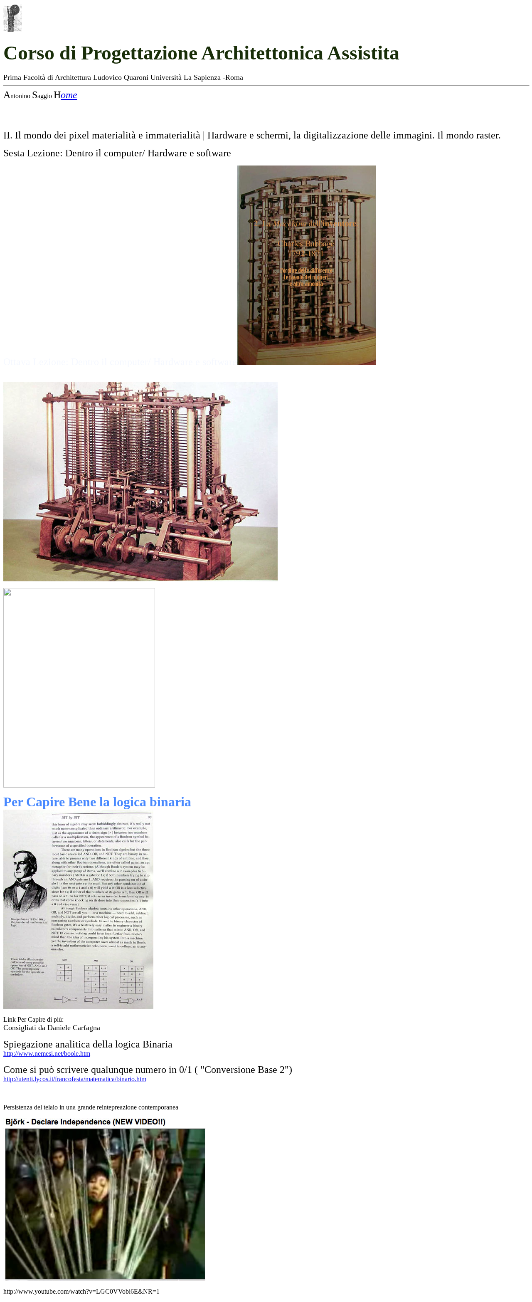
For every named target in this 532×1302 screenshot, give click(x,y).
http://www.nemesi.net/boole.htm (46, 1053)
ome (69, 94)
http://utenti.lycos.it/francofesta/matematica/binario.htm (74, 1078)
